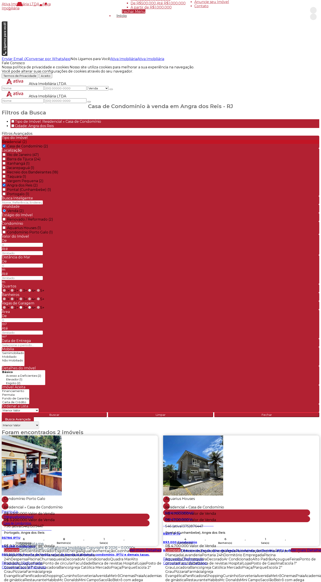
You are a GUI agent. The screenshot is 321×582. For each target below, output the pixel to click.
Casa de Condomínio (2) (27, 146)
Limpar (161, 414)
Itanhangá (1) (18, 163)
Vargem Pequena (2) (25, 181)
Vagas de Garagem (18, 303)
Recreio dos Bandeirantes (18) (32, 172)
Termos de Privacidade (19, 76)
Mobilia (8, 349)
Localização (12, 150)
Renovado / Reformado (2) (30, 219)
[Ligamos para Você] (4, 55)
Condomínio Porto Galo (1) (30, 232)
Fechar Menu (133, 11)
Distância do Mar (16, 257)
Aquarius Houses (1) (24, 228)
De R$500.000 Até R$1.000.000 (158, 3)
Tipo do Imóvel (15, 138)
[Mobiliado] (13, 357)
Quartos (9, 286)
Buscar (54, 414)
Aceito (45, 76)
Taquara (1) (16, 176)
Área (6, 312)
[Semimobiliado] (13, 353)
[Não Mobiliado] (13, 360)
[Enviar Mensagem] (89, 101)
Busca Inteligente (17, 198)
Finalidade (11, 206)
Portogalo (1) (18, 194)
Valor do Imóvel (15, 236)
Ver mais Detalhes (145, 550)
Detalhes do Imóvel (19, 368)
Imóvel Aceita (13, 387)
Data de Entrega (16, 341)
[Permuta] (15, 395)
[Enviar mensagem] (111, 89)
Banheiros (10, 295)
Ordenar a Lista (15, 406)
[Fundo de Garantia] (15, 398)
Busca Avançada (18, 419)
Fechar (267, 414)
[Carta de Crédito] (15, 402)
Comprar (11, 550)
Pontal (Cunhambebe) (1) (29, 190)
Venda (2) (15, 211)
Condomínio (12, 223)
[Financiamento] (15, 391)
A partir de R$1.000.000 (151, 7)
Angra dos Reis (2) (22, 185)
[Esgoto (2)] (23, 383)
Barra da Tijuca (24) (24, 159)
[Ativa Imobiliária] (313, 10)
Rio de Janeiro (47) (23, 155)
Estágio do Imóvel (17, 215)
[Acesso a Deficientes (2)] (23, 376)
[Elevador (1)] (23, 379)
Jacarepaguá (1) (20, 168)
